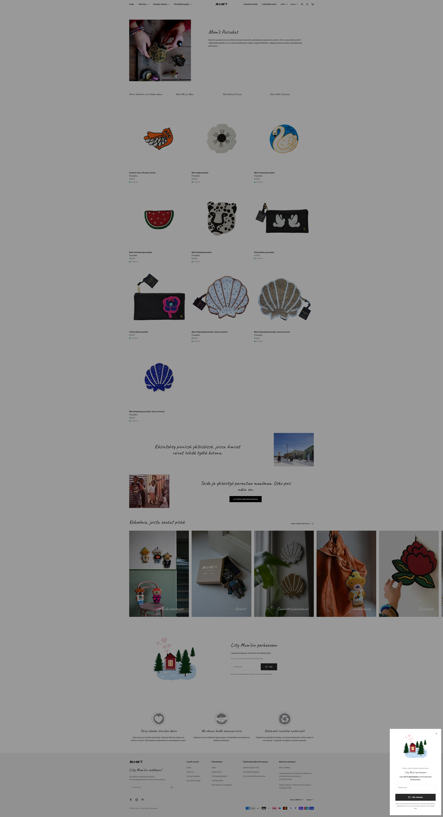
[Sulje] (436, 734)
